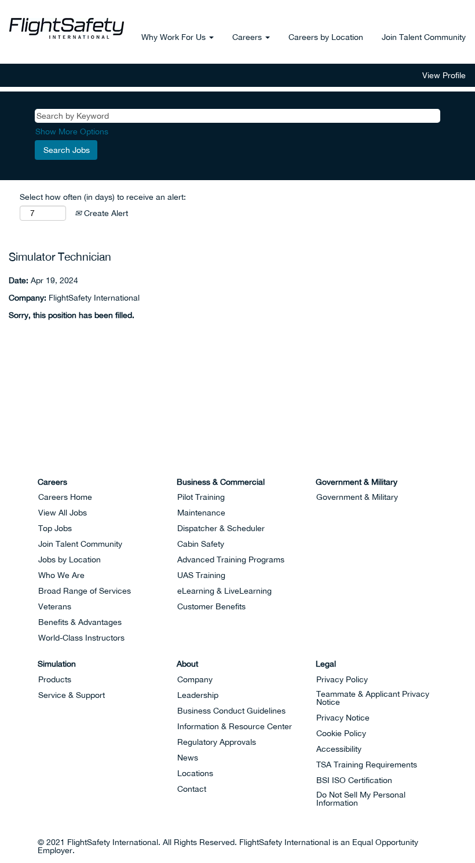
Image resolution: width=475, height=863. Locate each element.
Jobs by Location (69, 559)
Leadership (197, 695)
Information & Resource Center (234, 726)
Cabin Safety (200, 543)
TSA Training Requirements (366, 764)
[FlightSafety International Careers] (67, 28)
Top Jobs (55, 528)
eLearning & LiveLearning (224, 590)
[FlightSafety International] (29, 453)
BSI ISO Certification (354, 780)
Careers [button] (248, 37)
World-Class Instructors (81, 637)
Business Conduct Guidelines (231, 710)
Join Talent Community (424, 37)
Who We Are (61, 575)
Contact (191, 788)
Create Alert (105, 213)
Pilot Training (201, 497)
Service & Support (71, 695)
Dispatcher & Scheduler (221, 528)
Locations (195, 773)
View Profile (444, 75)
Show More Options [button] (71, 131)
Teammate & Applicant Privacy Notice (372, 698)
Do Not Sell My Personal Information (360, 798)
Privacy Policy (342, 679)
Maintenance (201, 512)
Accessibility (338, 749)
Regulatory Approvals (216, 742)
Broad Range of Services (84, 590)
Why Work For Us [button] (174, 37)
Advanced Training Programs (230, 559)
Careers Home (65, 497)
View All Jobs (62, 512)
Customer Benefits (211, 606)
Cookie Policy (341, 733)
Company (195, 679)
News (187, 757)
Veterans (54, 606)
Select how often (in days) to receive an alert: (103, 197)
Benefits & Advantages (80, 622)
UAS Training (201, 575)
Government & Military (357, 497)
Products (54, 679)
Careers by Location (325, 37)
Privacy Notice (343, 717)
